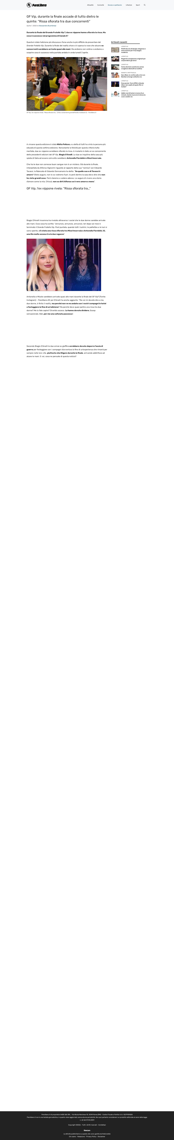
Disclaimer (101, 1136)
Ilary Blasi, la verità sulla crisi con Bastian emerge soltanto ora (133, 76)
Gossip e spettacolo (115, 5)
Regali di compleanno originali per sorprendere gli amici (133, 59)
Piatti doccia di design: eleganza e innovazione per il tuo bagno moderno (133, 50)
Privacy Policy (91, 1136)
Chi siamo (72, 1136)
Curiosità (100, 5)
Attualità (90, 5)
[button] (144, 5)
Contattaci (102, 1125)
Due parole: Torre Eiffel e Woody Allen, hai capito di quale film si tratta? (132, 85)
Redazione (81, 1136)
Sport (138, 5)
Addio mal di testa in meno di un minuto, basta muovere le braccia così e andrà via (133, 95)
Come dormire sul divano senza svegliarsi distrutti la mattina (132, 68)
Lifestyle (129, 5)
